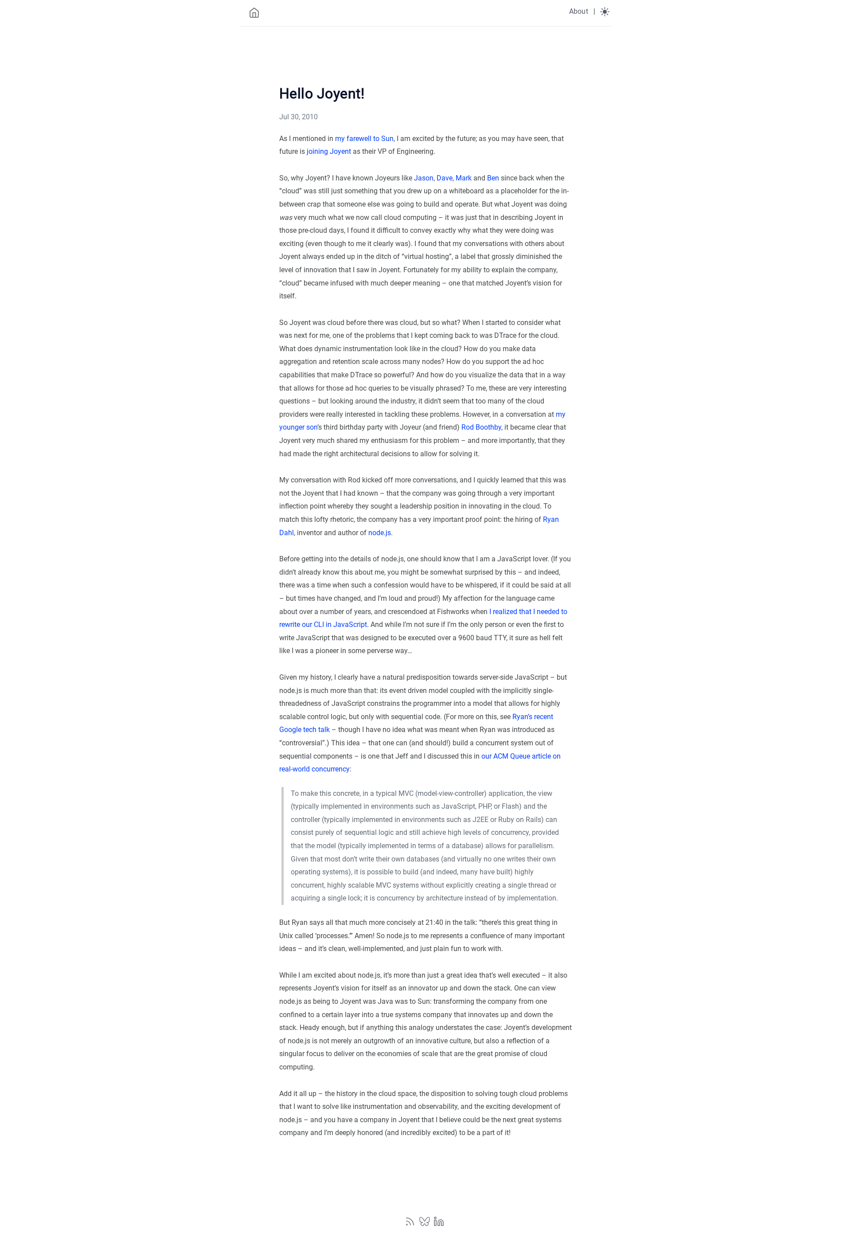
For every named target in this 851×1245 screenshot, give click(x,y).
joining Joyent (329, 151)
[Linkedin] (438, 1224)
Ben (493, 178)
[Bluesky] (425, 1224)
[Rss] (411, 1224)
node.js (379, 533)
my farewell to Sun (364, 138)
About (578, 11)
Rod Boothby (481, 427)
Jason (423, 178)
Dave (445, 178)
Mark (464, 178)
